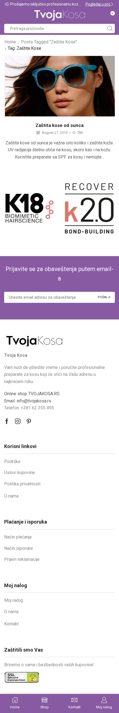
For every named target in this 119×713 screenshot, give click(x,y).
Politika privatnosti (22, 483)
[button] (7, 4)
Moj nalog (13, 600)
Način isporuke (18, 548)
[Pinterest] (29, 421)
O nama (11, 496)
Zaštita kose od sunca (59, 125)
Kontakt (11, 623)
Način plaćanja (18, 537)
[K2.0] (46, 208)
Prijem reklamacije (22, 559)
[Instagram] (17, 421)
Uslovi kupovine (19, 472)
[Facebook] (6, 421)
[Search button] (110, 28)
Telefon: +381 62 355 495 (29, 407)
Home (10, 42)
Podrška (12, 461)
